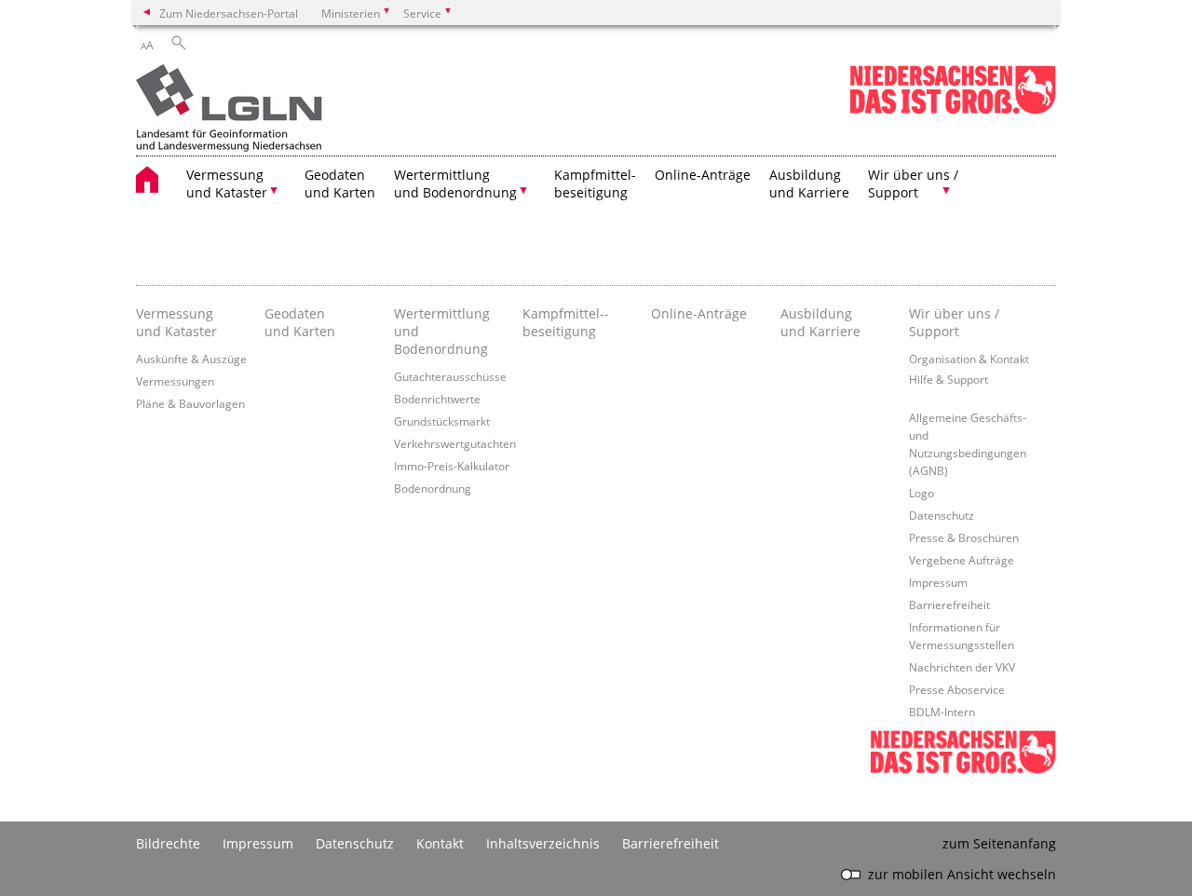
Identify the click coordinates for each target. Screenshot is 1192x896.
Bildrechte (168, 843)
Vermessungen (175, 380)
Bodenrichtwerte (437, 398)
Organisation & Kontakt (969, 358)
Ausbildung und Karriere (809, 183)
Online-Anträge (703, 174)
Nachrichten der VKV (962, 666)
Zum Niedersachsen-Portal (228, 13)
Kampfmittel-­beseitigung (565, 322)
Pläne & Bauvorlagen (190, 403)
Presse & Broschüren (964, 537)
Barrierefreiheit (949, 604)
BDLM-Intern (942, 711)
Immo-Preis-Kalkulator (451, 465)
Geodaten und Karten (340, 183)
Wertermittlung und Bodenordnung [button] (455, 183)
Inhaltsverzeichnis (543, 843)
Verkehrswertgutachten (455, 443)
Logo (921, 492)
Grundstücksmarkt (442, 421)
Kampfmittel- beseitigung (595, 183)
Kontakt (440, 843)
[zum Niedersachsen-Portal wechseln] (952, 110)
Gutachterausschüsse (450, 376)
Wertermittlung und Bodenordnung (442, 331)
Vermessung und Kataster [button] (226, 183)
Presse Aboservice (957, 689)
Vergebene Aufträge (961, 559)
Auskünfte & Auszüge (191, 358)
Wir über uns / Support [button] (913, 183)
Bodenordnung (432, 488)
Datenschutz (941, 515)
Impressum (938, 582)
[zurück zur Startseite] (229, 110)
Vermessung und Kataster (176, 322)
